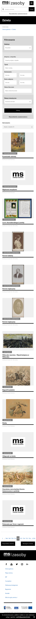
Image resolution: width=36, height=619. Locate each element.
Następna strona (28, 543)
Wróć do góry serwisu (11, 597)
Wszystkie (7, 47)
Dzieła (14, 29)
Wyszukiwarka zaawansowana (17, 14)
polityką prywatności (23, 617)
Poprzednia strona (8, 543)
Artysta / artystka (10, 57)
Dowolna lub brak (10, 101)
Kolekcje (7, 44)
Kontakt (7, 593)
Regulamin (8, 589)
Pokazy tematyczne (10, 98)
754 (24, 538)
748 (6, 538)
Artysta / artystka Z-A (9, 127)
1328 (33, 538)
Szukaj (31, 9)
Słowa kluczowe (9, 87)
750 (12, 538)
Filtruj (18, 110)
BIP (6, 577)
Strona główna (6, 29)
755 (27, 538)
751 (15, 538)
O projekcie (8, 581)
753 (21, 538)
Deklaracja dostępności (11, 585)
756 (29, 538)
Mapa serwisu (9, 573)
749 (9, 538)
